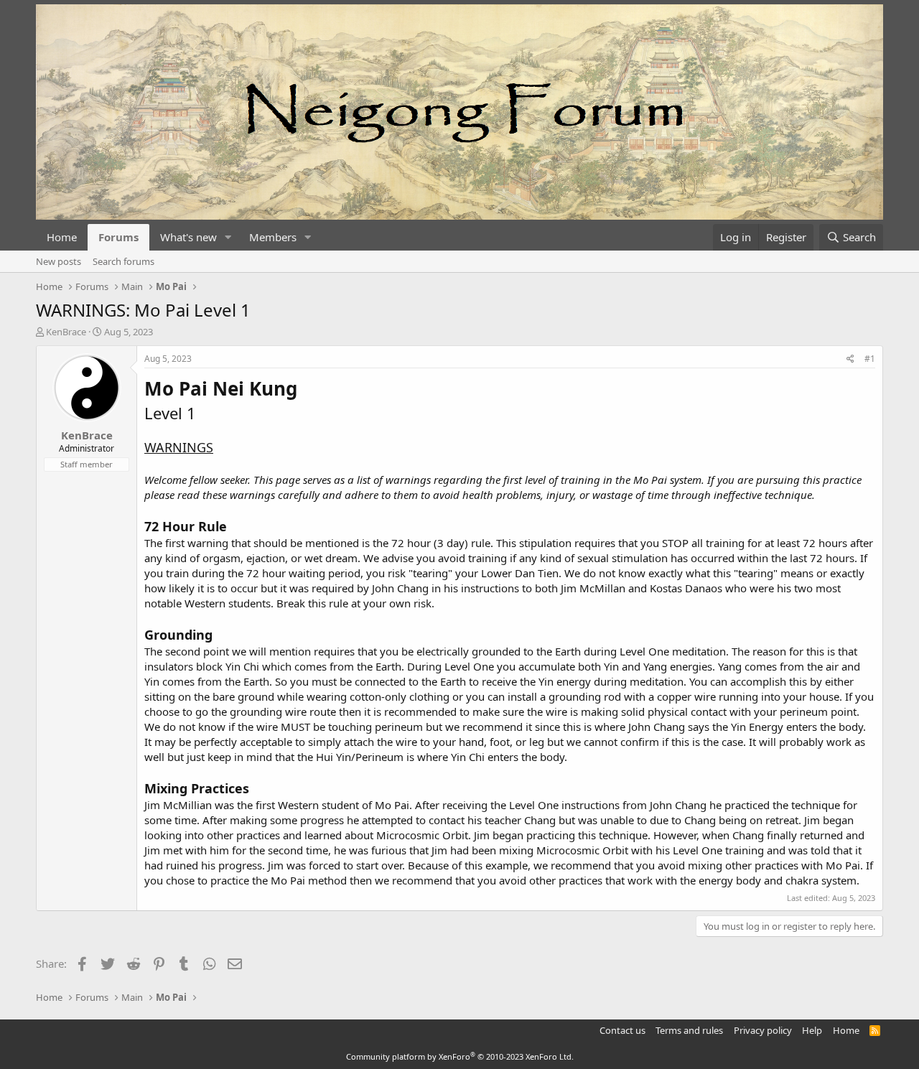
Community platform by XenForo (460, 1056)
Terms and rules (689, 1030)
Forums (118, 237)
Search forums (123, 261)
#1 (869, 359)
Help (812, 1030)
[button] (228, 237)
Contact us (622, 1030)
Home (62, 237)
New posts (58, 261)
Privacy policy (763, 1030)
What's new (188, 237)
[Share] (850, 359)
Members (273, 237)
